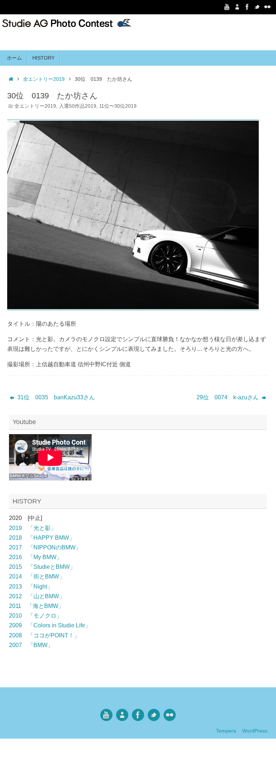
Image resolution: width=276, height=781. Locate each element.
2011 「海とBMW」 (36, 606)
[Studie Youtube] (227, 7)
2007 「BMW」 (31, 645)
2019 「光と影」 (32, 528)
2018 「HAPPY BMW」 (42, 538)
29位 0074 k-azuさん (228, 397)
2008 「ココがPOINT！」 (44, 635)
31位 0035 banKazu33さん (55, 397)
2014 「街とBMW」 (37, 576)
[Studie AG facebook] (247, 7)
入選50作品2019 (77, 106)
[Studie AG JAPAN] (267, 7)
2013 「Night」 (31, 587)
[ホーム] (10, 79)
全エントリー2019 (44, 79)
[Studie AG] (237, 7)
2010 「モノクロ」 (35, 616)
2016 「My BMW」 (35, 557)
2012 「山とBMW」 (37, 596)
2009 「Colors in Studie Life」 (50, 625)
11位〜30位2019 (118, 106)
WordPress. (255, 731)
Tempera (226, 731)
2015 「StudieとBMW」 (42, 567)
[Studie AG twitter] (257, 7)
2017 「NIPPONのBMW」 (45, 547)
